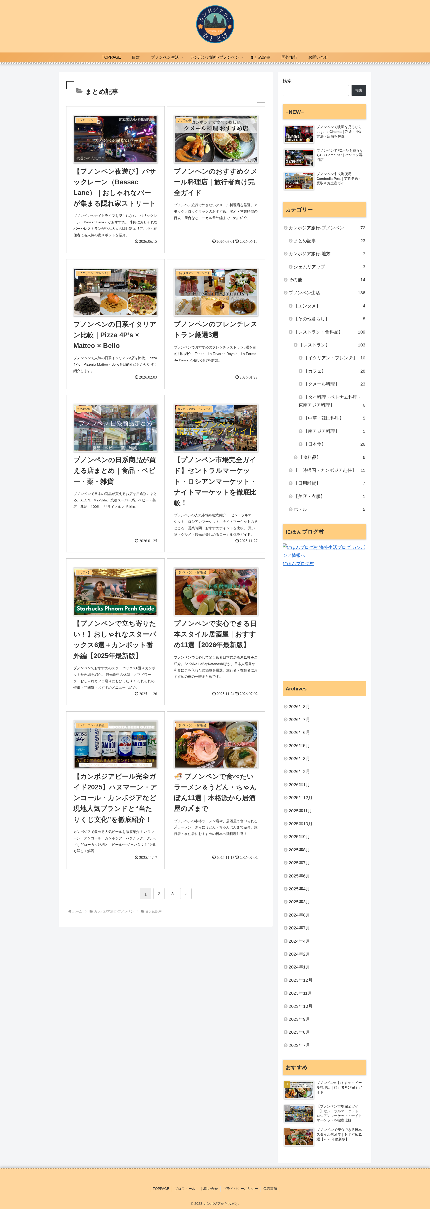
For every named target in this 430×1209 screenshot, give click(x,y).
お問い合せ (209, 1189)
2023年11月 (300, 993)
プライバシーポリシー (240, 1189)
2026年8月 (299, 706)
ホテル (329, 509)
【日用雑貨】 (329, 483)
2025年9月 (299, 836)
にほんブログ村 (298, 563)
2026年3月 (299, 758)
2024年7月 (299, 928)
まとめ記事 (329, 240)
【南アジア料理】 (334, 431)
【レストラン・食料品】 (329, 332)
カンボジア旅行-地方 (327, 253)
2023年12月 (301, 980)
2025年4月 (299, 889)
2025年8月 (299, 849)
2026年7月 (299, 719)
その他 (327, 279)
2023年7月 (299, 1045)
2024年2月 (299, 954)
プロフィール (184, 1189)
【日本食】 (334, 444)
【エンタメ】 (329, 305)
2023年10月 (301, 1006)
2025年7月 (299, 863)
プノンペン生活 (327, 292)
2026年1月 (299, 784)
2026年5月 (299, 745)
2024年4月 (299, 941)
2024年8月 (299, 915)
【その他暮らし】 (329, 318)
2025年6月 (299, 875)
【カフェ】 (334, 371)
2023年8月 (299, 1032)
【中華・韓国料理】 (334, 418)
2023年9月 (299, 1019)
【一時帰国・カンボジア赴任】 (329, 470)
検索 (287, 80)
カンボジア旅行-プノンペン (327, 227)
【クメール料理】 (334, 384)
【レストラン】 (332, 344)
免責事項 (270, 1189)
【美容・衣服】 (329, 496)
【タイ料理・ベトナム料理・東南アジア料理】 (332, 401)
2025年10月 (301, 824)
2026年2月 (299, 771)
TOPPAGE (161, 1189)
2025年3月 (299, 902)
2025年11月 (300, 810)
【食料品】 (332, 457)
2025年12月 (301, 797)
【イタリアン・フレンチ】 (334, 357)
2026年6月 (299, 732)
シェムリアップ (329, 266)
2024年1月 (299, 967)
